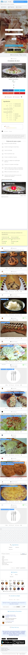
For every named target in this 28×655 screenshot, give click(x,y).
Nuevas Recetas (15, 54)
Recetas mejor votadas (5, 649)
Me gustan (11, 549)
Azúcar (3, 556)
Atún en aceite (14, 237)
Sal (12, 243)
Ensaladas (14, 58)
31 (11, 533)
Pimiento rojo (14, 241)
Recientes (17, 547)
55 (11, 538)
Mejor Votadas (23, 54)
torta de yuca (14, 507)
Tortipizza (13, 437)
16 (5, 531)
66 (9, 540)
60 (22, 538)
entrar (14, 39)
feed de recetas (10, 645)
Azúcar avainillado (5, 564)
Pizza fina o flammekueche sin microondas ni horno (14, 483)
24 (22, 531)
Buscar (23, 553)
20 (13, 531)
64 (5, 540)
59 (20, 538)
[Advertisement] (14, 214)
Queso (3, 243)
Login (10, 1)
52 (5, 538)
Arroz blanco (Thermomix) (14, 296)
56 (13, 538)
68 (13, 540)
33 (15, 533)
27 (3, 533)
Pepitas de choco (5, 559)
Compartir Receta (19, 1)
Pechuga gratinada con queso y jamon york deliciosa (13, 343)
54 (9, 538)
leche (3, 558)
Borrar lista (11, 599)
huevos (3, 557)
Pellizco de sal (4, 563)
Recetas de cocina (4, 1)
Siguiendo (11, 576)
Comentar (17, 96)
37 (24, 533)
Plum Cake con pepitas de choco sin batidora (13, 273)
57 (15, 538)
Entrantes (14, 318)
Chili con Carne (13, 366)
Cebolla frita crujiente (6, 238)
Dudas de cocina (4, 650)
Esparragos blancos (15, 238)
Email (14, 599)
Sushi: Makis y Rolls (13, 320)
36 (22, 533)
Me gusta (9, 96)
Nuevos (16, 574)
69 (15, 540)
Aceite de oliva (5, 237)
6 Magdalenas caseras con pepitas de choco (13, 250)
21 (15, 531)
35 (20, 533)
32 (13, 533)
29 (7, 533)
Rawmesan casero (10, 621)
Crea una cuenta (9, 45)
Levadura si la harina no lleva (7, 562)
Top (11, 574)
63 (3, 540)
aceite (3, 561)
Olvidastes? (14, 36)
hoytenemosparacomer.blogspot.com (9, 180)
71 (20, 540)
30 (9, 533)
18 (9, 531)
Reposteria (14, 248)
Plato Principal (14, 341)
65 (7, 540)
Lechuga (4, 241)
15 (3, 531)
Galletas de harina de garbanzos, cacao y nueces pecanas (10, 616)
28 (5, 533)
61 (24, 538)
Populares (10, 547)
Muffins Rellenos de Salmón (13, 460)
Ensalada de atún (14, 61)
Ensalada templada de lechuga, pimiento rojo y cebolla (13, 413)
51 (3, 538)
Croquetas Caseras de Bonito (14, 390)
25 (24, 531)
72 (22, 540)
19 (11, 531)
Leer (7, 268)
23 (20, 531)
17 (7, 531)
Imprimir (18, 599)
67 (11, 540)
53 (7, 538)
